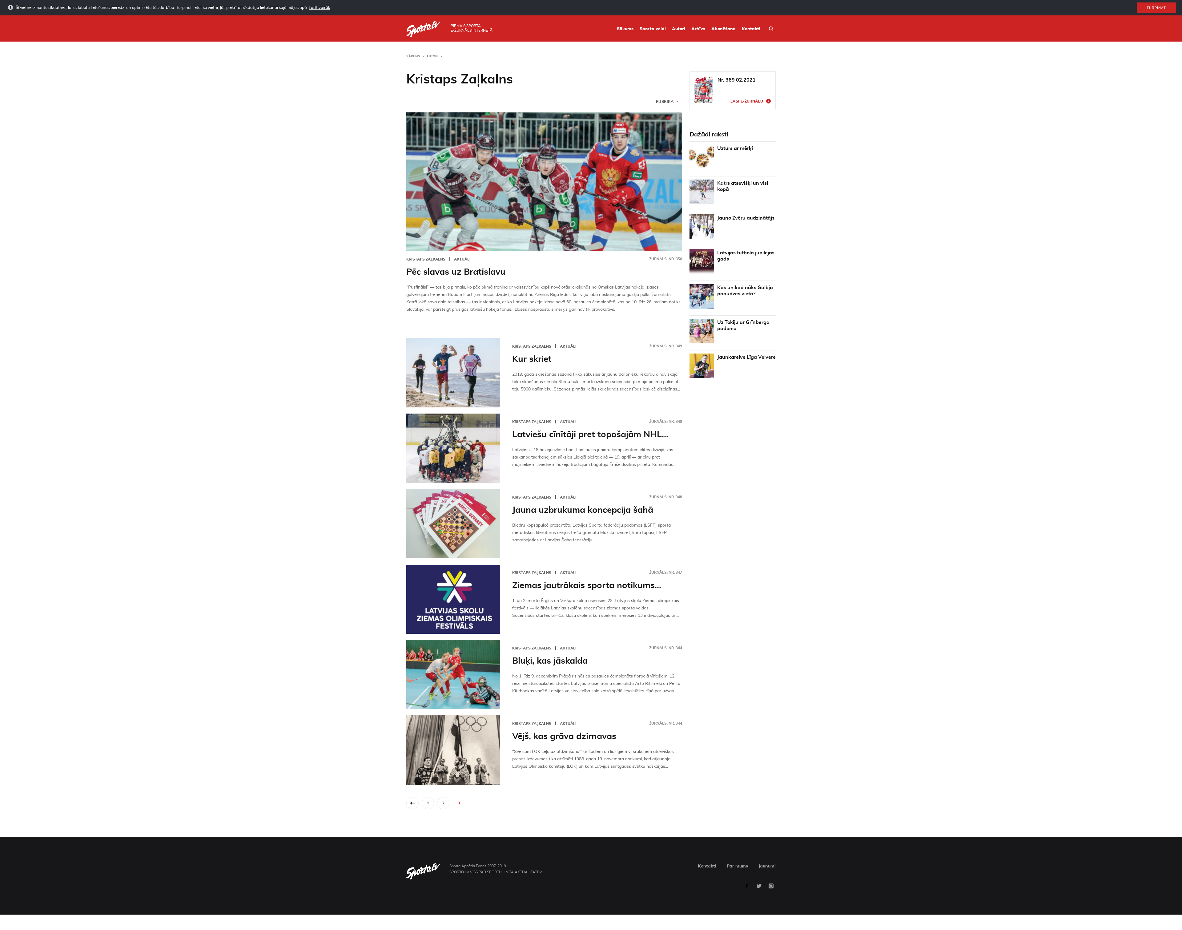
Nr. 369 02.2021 (737, 80)
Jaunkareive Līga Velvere (746, 357)
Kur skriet (532, 359)
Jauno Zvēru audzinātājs (745, 218)
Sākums (625, 29)
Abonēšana (723, 29)
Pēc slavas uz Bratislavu (455, 272)
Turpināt (1156, 8)
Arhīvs (698, 29)
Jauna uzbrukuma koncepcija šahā (582, 510)
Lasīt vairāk (319, 8)
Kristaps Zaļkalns (425, 259)
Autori (678, 29)
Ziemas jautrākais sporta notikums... (586, 585)
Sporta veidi (653, 29)
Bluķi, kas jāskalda (550, 661)
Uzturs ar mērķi (735, 148)
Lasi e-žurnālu (746, 101)
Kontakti (751, 29)
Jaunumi (767, 866)
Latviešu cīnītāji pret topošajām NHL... (590, 435)
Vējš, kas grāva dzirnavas (564, 736)
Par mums (737, 866)
